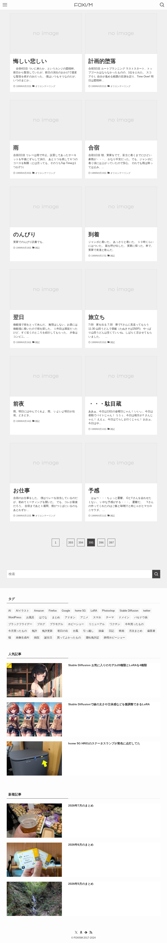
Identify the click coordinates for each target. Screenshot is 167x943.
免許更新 (47, 630)
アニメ (84, 617)
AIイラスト (22, 610)
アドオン (70, 617)
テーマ (110, 617)
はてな (43, 617)
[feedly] (86, 932)
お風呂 (30, 617)
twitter (146, 610)
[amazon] (81, 932)
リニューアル (97, 624)
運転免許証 (92, 637)
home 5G (80, 610)
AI (9, 610)
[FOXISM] (83, 5)
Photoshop (108, 610)
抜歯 (101, 630)
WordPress (14, 617)
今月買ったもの (17, 630)
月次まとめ (135, 630)
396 (101, 542)
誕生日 (48, 637)
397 (111, 542)
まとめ (56, 617)
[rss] (91, 932)
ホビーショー (76, 624)
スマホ (97, 617)
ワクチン (115, 624)
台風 (75, 630)
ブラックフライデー (20, 624)
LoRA (94, 610)
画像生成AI (22, 637)
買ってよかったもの (69, 637)
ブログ (41, 624)
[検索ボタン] (162, 5)
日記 (111, 630)
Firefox (53, 610)
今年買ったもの (134, 624)
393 (70, 542)
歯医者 (151, 630)
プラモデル (56, 624)
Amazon (39, 610)
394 (80, 542)
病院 (36, 637)
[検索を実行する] (156, 574)
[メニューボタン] (5, 5)
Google (66, 610)
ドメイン (124, 617)
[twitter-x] (76, 932)
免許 (34, 630)
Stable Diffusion (129, 610)
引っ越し (88, 630)
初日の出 (62, 630)
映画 (121, 630)
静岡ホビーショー (114, 637)
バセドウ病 (140, 617)
